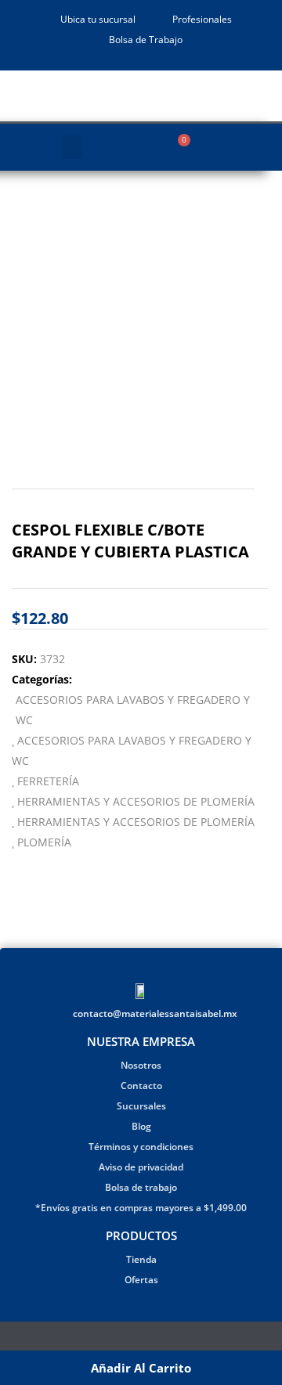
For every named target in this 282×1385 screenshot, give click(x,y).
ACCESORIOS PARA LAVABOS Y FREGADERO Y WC (133, 709)
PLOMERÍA (44, 842)
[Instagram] (151, 1339)
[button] (72, 147)
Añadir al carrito (141, 1368)
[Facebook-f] (131, 1339)
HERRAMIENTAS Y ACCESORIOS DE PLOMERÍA (136, 801)
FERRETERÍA (48, 781)
